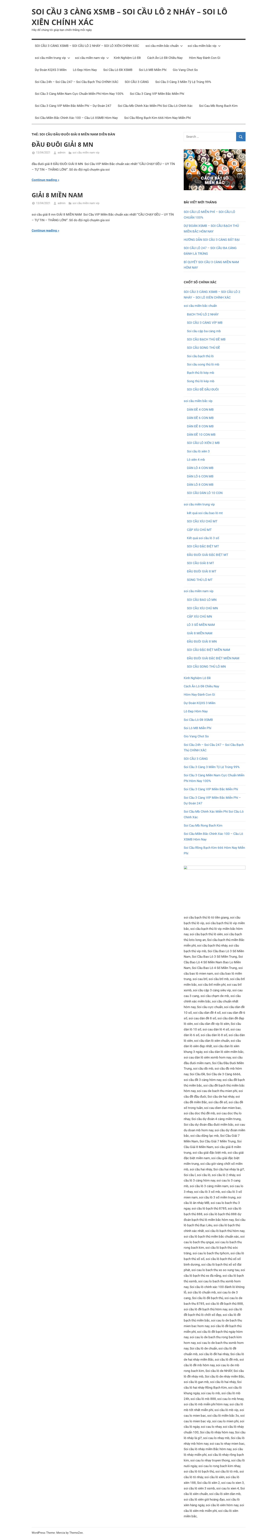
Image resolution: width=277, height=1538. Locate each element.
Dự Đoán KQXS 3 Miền (51, 70)
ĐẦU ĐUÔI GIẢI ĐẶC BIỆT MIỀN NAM (213, 658)
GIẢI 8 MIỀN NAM (57, 195)
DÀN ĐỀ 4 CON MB (200, 409)
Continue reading (44, 180)
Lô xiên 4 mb (196, 459)
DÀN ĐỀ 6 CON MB (200, 418)
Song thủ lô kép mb (200, 381)
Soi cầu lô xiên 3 (198, 451)
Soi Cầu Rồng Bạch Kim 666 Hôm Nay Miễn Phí (157, 118)
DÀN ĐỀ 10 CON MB (201, 434)
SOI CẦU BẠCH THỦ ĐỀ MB (206, 339)
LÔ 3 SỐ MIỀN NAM (201, 625)
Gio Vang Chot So (185, 70)
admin (61, 152)
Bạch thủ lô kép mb (200, 373)
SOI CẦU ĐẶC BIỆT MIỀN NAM (208, 650)
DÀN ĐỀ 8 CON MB (200, 426)
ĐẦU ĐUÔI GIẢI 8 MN (62, 144)
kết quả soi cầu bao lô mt (205, 513)
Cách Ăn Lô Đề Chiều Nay (165, 58)
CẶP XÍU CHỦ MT (199, 530)
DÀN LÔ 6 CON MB (200, 476)
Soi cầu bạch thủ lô (200, 356)
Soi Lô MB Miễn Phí (152, 70)
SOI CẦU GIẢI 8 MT (200, 563)
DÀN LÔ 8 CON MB (200, 484)
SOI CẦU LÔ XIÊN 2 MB (203, 443)
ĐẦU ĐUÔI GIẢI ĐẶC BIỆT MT (207, 555)
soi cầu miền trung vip (50, 58)
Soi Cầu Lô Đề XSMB (117, 70)
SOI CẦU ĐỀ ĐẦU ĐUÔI (203, 389)
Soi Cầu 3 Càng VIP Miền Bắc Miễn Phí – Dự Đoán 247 (73, 106)
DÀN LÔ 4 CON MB (200, 468)
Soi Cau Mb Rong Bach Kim (218, 106)
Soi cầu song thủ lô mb (203, 364)
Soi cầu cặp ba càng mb (204, 331)
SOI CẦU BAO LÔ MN (202, 600)
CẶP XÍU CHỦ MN (199, 616)
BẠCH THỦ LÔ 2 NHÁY (203, 314)
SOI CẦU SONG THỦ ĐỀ (203, 348)
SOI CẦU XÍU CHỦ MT (202, 521)
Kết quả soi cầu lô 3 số (203, 538)
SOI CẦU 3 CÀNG (137, 82)
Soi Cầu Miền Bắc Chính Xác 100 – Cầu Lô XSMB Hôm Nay (76, 118)
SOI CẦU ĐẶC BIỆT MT (203, 546)
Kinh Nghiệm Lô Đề (127, 58)
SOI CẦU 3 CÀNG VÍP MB (205, 322)
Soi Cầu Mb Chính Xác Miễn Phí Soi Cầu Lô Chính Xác (155, 106)
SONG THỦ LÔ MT (200, 580)
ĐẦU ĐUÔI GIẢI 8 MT (201, 571)
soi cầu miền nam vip (90, 58)
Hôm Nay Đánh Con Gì (204, 58)
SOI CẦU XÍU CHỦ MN (202, 608)
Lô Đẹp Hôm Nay (85, 70)
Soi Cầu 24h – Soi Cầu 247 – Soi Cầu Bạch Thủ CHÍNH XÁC (76, 82)
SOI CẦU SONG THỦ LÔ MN (206, 666)
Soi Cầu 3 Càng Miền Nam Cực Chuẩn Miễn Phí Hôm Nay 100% (79, 94)
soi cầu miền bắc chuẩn (162, 46)
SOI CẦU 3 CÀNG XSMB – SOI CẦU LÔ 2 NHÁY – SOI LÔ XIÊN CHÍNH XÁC (87, 46)
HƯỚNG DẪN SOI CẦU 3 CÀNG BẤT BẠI (212, 240)
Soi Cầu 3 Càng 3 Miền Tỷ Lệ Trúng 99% (183, 82)
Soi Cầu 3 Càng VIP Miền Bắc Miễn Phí (157, 94)
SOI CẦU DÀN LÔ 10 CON (205, 493)
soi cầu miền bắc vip (202, 46)
